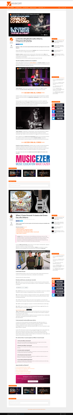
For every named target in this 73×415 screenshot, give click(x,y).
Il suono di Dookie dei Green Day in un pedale (23, 367)
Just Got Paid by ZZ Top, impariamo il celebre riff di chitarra (25, 368)
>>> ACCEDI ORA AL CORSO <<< (32, 93)
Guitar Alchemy (33, 62)
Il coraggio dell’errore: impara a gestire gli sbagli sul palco (44, 173)
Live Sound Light (25, 7)
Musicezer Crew (32, 174)
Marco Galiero (17, 174)
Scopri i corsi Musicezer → (33, 381)
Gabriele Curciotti (46, 174)
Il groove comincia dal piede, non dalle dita (15, 173)
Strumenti (12, 7)
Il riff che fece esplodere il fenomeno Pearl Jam (23, 371)
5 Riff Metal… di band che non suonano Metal (23, 373)
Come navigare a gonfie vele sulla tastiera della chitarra (36, 409)
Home (8, 7)
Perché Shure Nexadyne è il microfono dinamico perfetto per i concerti (58, 80)
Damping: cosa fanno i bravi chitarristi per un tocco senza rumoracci (58, 83)
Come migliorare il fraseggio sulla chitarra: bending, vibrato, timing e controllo (29, 172)
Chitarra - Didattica (16, 9)
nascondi (25, 227)
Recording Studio (18, 7)
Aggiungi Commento (11, 47)
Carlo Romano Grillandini (11, 219)
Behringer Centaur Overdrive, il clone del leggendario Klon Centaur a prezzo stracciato (58, 89)
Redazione (11, 41)
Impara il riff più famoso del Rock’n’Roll (22, 370)
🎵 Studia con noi (40, 7)
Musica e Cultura (33, 7)
